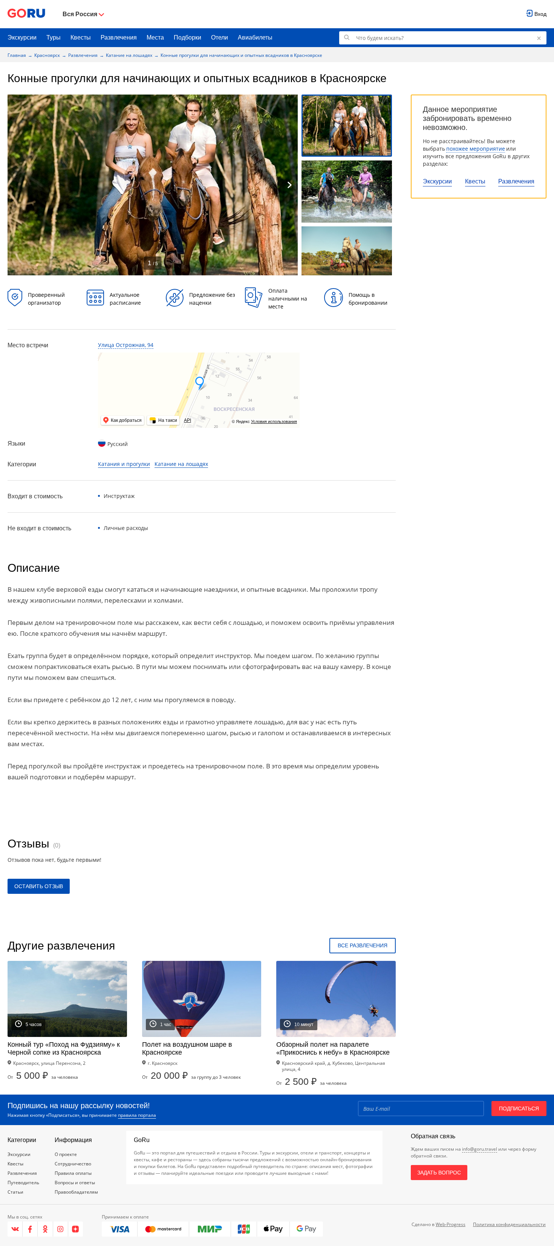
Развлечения (119, 37)
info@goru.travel (479, 1149)
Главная (17, 55)
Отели (219, 37)
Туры (53, 37)
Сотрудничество (73, 1163)
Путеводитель (23, 1182)
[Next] (289, 185)
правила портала (137, 1115)
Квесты (80, 37)
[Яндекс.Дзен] (75, 1229)
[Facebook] (30, 1229)
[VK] (15, 1229)
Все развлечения (362, 945)
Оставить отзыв (38, 886)
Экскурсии (22, 37)
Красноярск (47, 55)
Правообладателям (76, 1192)
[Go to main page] (26, 14)
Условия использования (274, 421)
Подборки (187, 37)
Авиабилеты (255, 37)
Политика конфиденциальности (509, 1224)
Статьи (15, 1192)
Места (155, 37)
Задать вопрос (439, 1173)
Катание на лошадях (129, 55)
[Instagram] (60, 1229)
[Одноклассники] (45, 1229)
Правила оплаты (73, 1173)
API (187, 420)
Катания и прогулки (124, 463)
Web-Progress (450, 1224)
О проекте (66, 1154)
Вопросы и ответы (75, 1182)
